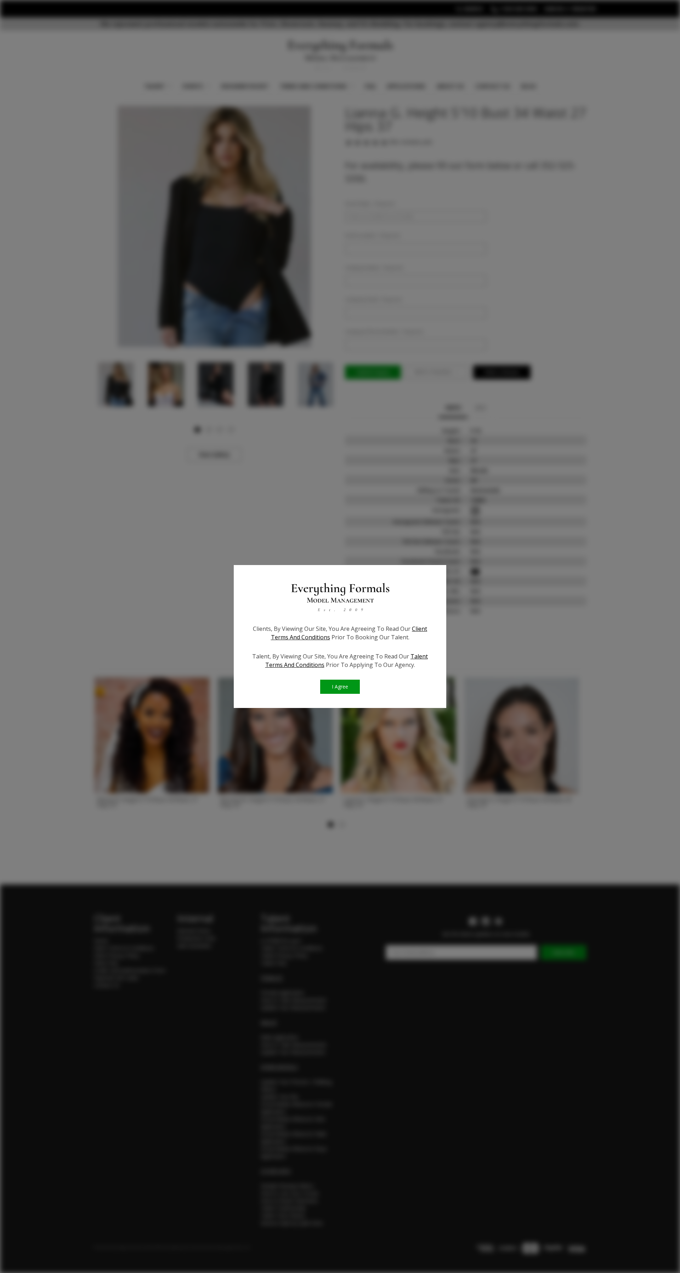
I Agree (340, 686)
